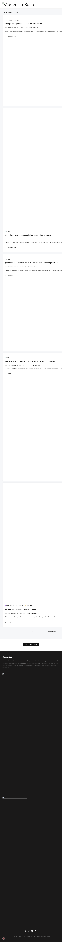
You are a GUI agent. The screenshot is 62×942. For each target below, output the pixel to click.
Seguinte (53, 631)
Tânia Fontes (11, 27)
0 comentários (33, 27)
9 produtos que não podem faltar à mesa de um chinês (28, 235)
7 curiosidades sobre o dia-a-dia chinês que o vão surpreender (31, 262)
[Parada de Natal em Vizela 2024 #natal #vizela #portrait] (6, 645)
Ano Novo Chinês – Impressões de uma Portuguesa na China (30, 361)
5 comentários (32, 239)
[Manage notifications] (3, 938)
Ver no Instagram (31, 644)
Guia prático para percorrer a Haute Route (23, 23)
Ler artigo (9, 36)
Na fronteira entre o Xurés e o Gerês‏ (20, 609)
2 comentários (35, 365)
